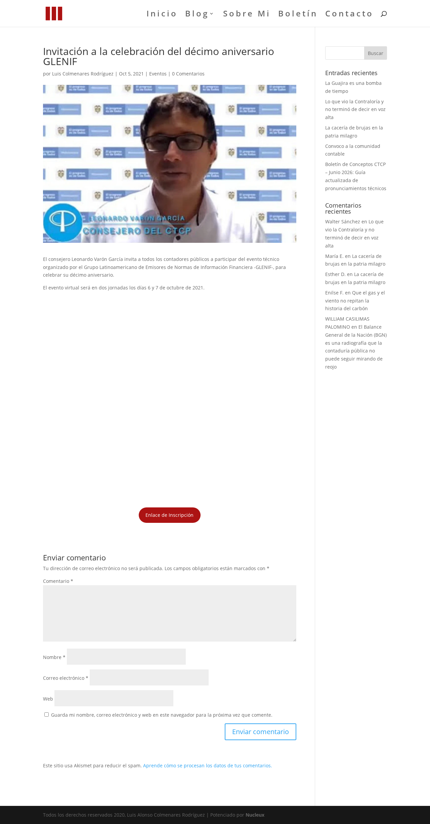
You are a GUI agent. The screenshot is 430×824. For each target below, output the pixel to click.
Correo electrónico (65, 678)
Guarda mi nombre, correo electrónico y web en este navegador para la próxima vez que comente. (161, 715)
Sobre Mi (247, 15)
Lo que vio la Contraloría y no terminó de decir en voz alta (355, 109)
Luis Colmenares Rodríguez (83, 73)
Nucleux (255, 815)
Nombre (54, 657)
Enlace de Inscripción (169, 515)
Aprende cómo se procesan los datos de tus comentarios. (207, 765)
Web (48, 699)
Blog (197, 15)
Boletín (298, 15)
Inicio (162, 15)
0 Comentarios (188, 73)
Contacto (349, 15)
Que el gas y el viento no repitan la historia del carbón (355, 300)
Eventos (158, 73)
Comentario (58, 581)
